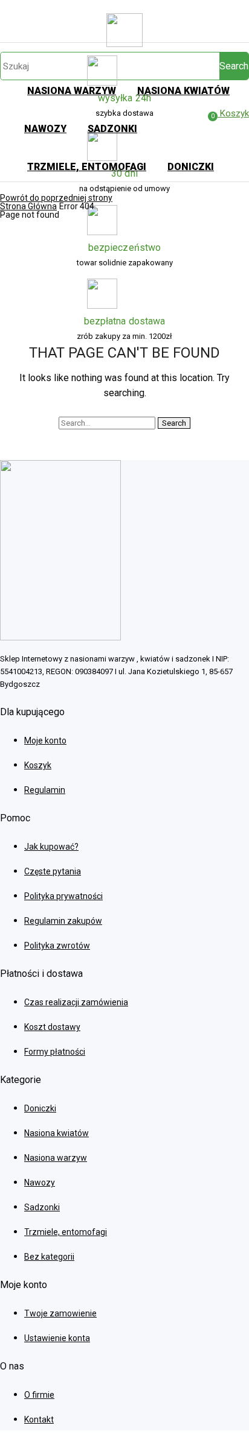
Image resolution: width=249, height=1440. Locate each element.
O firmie (39, 1395)
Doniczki (40, 1108)
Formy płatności (54, 1051)
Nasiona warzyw (55, 1158)
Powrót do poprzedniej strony (56, 198)
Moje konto (45, 740)
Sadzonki (42, 1207)
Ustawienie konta (57, 1338)
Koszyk (37, 765)
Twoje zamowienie (60, 1313)
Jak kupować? (51, 846)
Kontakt (39, 1419)
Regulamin (44, 790)
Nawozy (39, 1182)
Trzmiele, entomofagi (65, 1232)
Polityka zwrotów (57, 945)
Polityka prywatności (63, 896)
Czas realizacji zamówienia (76, 1002)
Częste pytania (52, 871)
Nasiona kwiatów (56, 1133)
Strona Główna (28, 206)
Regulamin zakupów (63, 921)
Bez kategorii (49, 1257)
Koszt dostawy (52, 1027)
